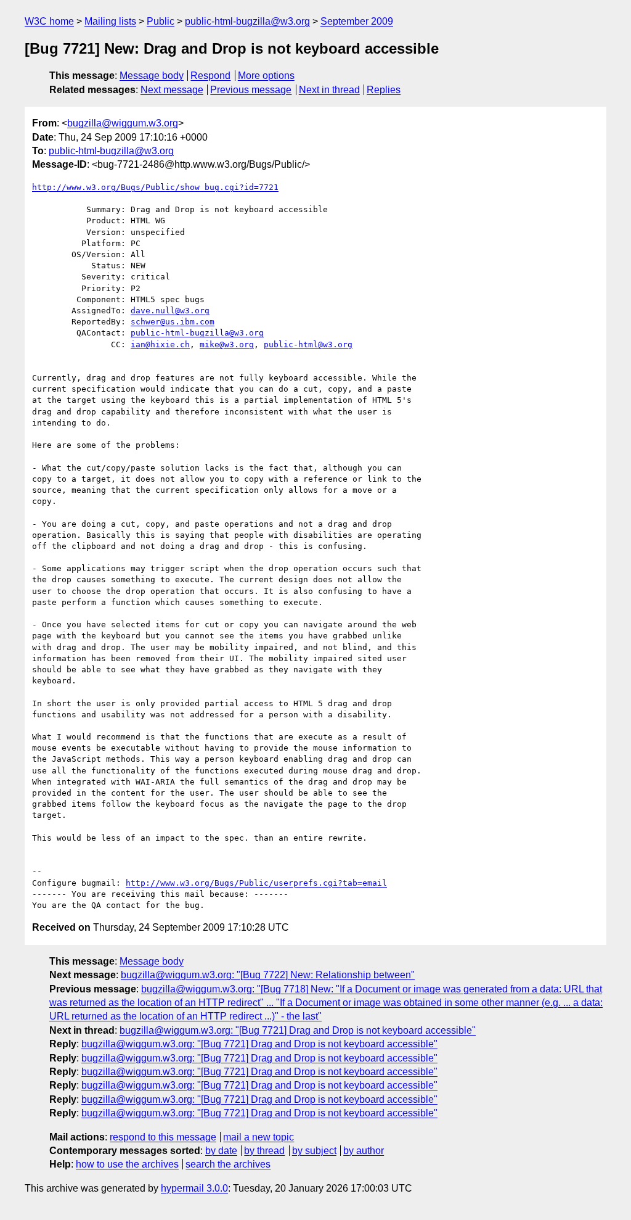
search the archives (228, 1164)
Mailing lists (110, 21)
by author (363, 1150)
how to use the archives (127, 1164)
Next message (171, 89)
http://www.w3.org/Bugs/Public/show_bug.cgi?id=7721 (155, 187)
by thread (264, 1150)
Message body (152, 75)
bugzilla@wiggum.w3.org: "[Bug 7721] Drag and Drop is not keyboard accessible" (298, 1030)
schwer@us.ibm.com (172, 321)
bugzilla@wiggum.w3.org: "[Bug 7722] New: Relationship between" (268, 975)
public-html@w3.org (308, 344)
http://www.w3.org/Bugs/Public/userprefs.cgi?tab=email (256, 883)
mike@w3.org (227, 344)
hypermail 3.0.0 (194, 1188)
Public (160, 21)
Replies (384, 89)
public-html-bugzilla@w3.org (247, 21)
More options (266, 75)
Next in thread (329, 89)
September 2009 (356, 21)
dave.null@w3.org (170, 310)
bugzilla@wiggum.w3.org (122, 123)
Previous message (250, 89)
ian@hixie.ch (160, 344)
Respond (210, 75)
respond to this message (163, 1137)
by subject (314, 1150)
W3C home (49, 21)
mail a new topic (258, 1137)
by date (221, 1150)
